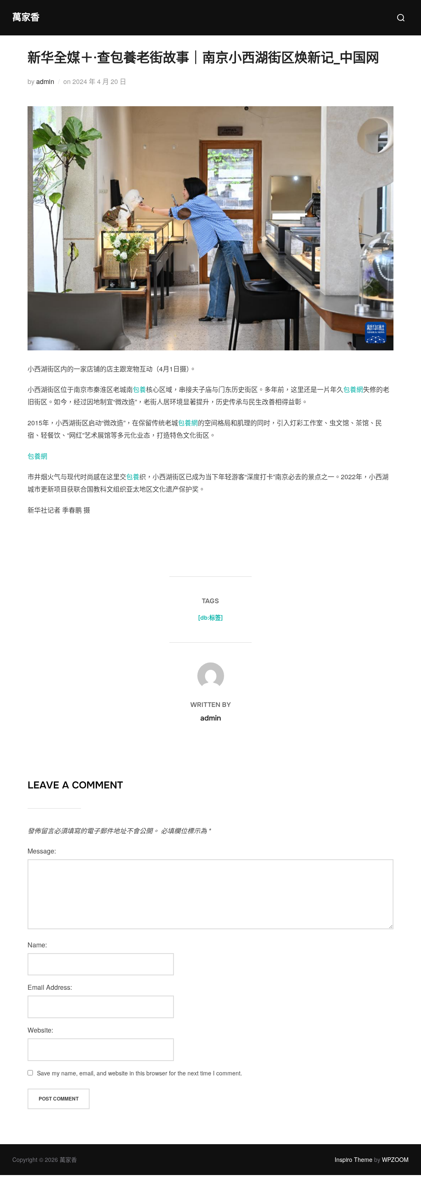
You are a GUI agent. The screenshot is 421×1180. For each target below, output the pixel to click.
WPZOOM (395, 1159)
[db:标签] (210, 617)
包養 (139, 389)
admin (45, 81)
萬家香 (25, 17)
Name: (37, 944)
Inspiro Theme (353, 1159)
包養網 (353, 389)
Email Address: (50, 987)
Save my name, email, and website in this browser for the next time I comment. (139, 1073)
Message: (42, 851)
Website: (40, 1030)
